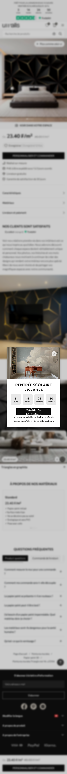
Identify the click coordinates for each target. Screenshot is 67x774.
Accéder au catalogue (33, 411)
